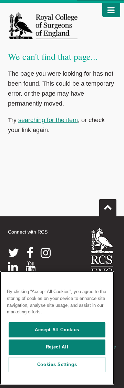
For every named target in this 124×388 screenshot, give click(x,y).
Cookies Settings (57, 364)
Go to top (107, 207)
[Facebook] (30, 252)
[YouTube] (30, 266)
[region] (57, 328)
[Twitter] (13, 252)
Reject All (57, 346)
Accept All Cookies (57, 329)
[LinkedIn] (13, 266)
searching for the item (48, 120)
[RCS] (102, 252)
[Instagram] (46, 252)
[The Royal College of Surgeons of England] (43, 25)
